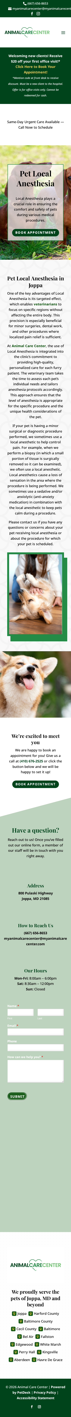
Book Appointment (35, 232)
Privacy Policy (45, 1392)
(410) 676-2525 (31, 761)
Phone (12, 1041)
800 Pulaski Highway (35, 893)
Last (39, 1018)
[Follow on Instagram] (39, 1407)
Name (13, 1006)
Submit (17, 1096)
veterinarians (45, 304)
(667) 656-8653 (35, 933)
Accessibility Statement (35, 1398)
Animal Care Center (29, 346)
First (9, 1018)
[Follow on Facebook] (32, 1407)
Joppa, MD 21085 (35, 898)
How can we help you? (25, 1057)
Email (12, 1026)
